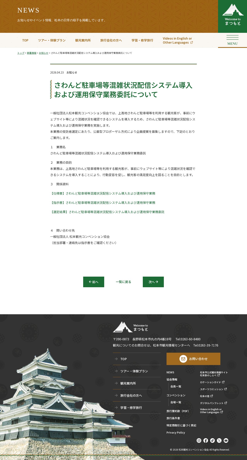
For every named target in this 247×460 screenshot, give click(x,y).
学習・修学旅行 (142, 40)
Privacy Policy (176, 432)
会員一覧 (175, 386)
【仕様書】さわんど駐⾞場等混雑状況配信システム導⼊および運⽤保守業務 (102, 193)
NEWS (170, 372)
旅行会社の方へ (111, 40)
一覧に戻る (123, 281)
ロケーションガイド (210, 382)
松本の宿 (204, 396)
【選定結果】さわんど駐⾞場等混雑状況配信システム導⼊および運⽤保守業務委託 (107, 211)
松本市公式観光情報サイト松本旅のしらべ (214, 374)
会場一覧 (175, 402)
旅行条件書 (173, 418)
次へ (152, 282)
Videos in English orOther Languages (177, 40)
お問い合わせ (198, 358)
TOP (25, 40)
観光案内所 (83, 40)
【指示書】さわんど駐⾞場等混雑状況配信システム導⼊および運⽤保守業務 (102, 202)
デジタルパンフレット (211, 403)
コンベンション (176, 395)
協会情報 (172, 379)
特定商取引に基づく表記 (181, 425)
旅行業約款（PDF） (178, 411)
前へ (95, 282)
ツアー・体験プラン (52, 40)
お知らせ (71, 72)
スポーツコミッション (211, 389)
